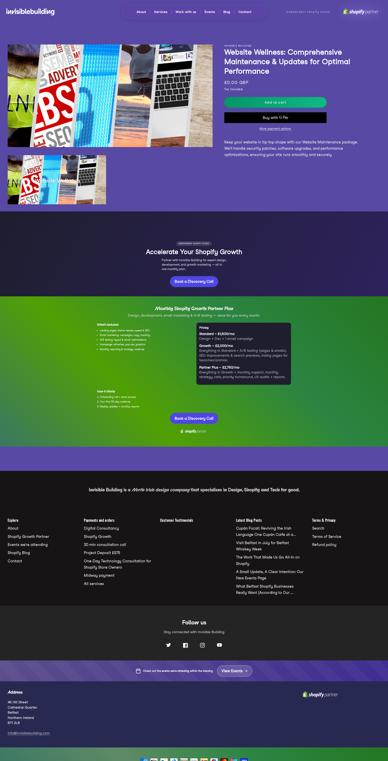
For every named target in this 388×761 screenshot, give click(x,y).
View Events (232, 671)
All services (94, 583)
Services (161, 12)
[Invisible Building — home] (30, 12)
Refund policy (324, 544)
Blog (226, 12)
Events (210, 12)
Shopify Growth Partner (28, 536)
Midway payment (99, 575)
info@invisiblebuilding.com (29, 733)
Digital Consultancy (101, 528)
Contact (244, 12)
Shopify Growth (97, 536)
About (141, 12)
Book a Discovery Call (194, 281)
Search (318, 528)
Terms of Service (326, 536)
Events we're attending (28, 544)
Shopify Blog (19, 552)
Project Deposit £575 (102, 552)
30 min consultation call (105, 544)
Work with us (186, 12)
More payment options (275, 128)
